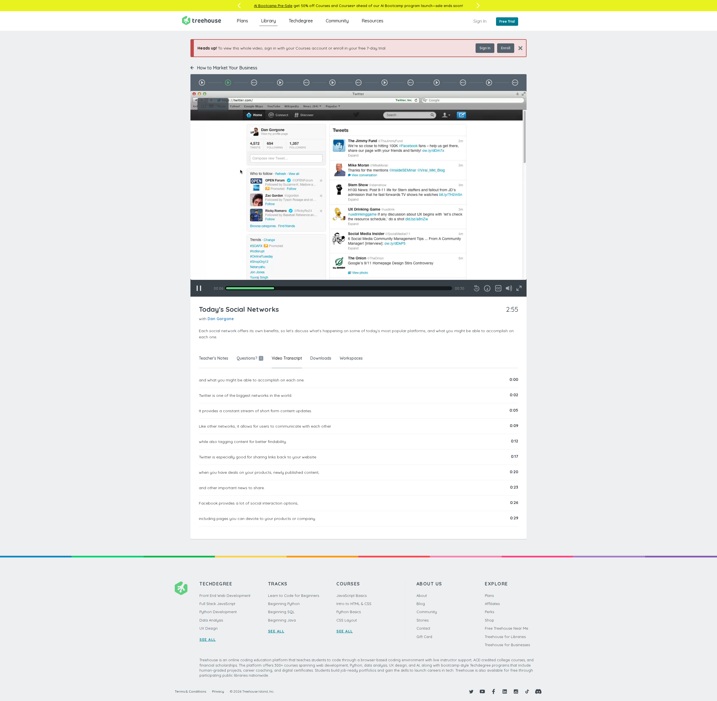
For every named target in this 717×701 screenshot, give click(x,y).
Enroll (505, 48)
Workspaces (351, 358)
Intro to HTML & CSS (353, 603)
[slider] (338, 288)
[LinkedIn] (505, 691)
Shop (489, 620)
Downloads (320, 358)
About (421, 595)
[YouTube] (482, 691)
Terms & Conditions (190, 691)
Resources (372, 21)
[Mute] (509, 288)
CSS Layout (346, 620)
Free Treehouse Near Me (506, 628)
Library (268, 21)
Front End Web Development (224, 595)
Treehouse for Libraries (505, 636)
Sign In (479, 21)
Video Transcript (287, 358)
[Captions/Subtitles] (498, 288)
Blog (420, 603)
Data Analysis (211, 620)
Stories (422, 620)
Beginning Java (282, 620)
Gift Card (424, 636)
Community (337, 21)
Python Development (218, 611)
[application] (358, 194)
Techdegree (301, 21)
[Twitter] (471, 691)
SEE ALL (207, 639)
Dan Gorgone (221, 318)
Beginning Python (284, 603)
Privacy (218, 691)
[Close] (518, 48)
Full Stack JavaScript (217, 603)
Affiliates (492, 603)
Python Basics (348, 611)
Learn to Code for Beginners (293, 595)
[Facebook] (493, 691)
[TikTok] (527, 691)
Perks (489, 611)
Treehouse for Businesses (507, 645)
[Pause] (198, 288)
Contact (423, 628)
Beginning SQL (281, 611)
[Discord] (538, 691)
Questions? (249, 358)
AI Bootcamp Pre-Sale (273, 5)
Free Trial (507, 21)
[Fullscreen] (519, 288)
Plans (242, 21)
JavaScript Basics (351, 595)
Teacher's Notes (213, 358)
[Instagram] (516, 691)
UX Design (208, 628)
